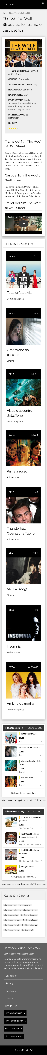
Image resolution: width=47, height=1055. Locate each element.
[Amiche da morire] (23, 685)
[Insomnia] (23, 628)
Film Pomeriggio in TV (15, 1021)
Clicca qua (40, 800)
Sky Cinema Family (30, 910)
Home (5, 13)
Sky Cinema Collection (12, 910)
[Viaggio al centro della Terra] (23, 392)
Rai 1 (35, 256)
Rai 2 (35, 313)
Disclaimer (11, 991)
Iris (36, 609)
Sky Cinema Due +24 (11, 930)
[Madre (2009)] (23, 570)
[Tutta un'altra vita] (23, 274)
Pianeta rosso (17, 471)
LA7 (36, 491)
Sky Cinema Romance (12, 920)
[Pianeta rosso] (23, 453)
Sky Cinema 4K (27, 930)
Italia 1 (34, 374)
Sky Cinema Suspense (29, 915)
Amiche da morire (20, 703)
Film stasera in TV (13, 1028)
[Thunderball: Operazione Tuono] (23, 510)
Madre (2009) (17, 589)
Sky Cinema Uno (10, 905)
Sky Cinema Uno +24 (29, 925)
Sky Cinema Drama (30, 920)
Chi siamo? (11, 975)
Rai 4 (35, 552)
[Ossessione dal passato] (23, 331)
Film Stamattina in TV (15, 1013)
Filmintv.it (9, 4)
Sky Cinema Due (25, 905)
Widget (10, 998)
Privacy (9, 983)
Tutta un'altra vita (20, 293)
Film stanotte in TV (14, 1036)
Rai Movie (32, 667)
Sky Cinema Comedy (12, 925)
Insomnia (14, 646)
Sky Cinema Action (11, 915)
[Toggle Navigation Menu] (43, 3)
